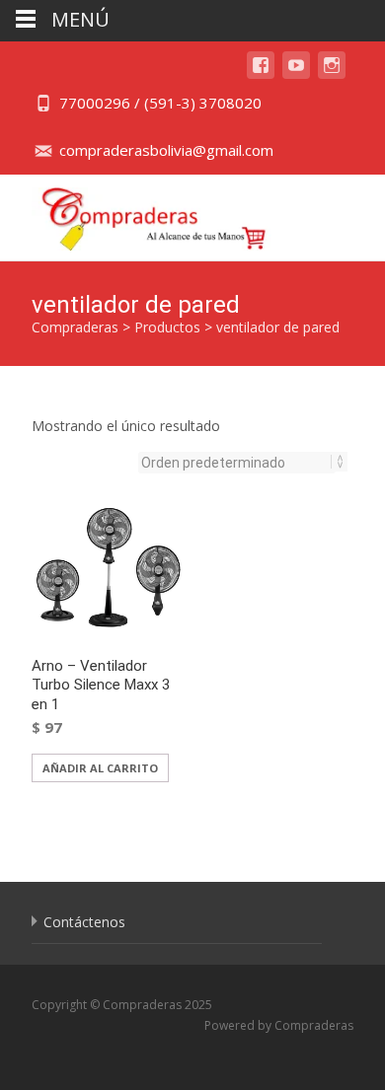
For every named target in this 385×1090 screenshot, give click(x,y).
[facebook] (260, 74)
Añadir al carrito (100, 768)
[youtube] (296, 74)
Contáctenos (84, 921)
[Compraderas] (138, 214)
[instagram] (332, 74)
